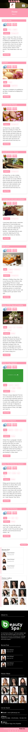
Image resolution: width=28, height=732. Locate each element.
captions (17, 385)
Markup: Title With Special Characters (12, 464)
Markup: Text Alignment (9, 420)
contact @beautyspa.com (13, 712)
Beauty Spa (22, 728)
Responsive (17, 269)
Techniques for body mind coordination (13, 199)
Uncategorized (14, 33)
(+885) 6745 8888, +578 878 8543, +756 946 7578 (13, 718)
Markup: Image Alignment (9, 363)
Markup (13, 333)
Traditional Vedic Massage (9, 104)
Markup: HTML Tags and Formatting (12, 305)
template (15, 29)
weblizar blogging (8, 272)
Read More (6, 54)
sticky (9, 29)
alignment (10, 385)
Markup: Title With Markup (9, 509)
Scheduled (5, 62)
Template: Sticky (6, 20)
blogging (10, 269)
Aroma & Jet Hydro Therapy (10, 152)
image (13, 387)
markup (9, 330)
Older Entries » (24, 544)
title (4, 476)
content (10, 82)
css (14, 327)
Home (13, 14)
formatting (19, 327)
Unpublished (14, 85)
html (5, 330)
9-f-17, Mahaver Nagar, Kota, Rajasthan (11, 723)
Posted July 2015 (10, 554)
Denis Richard (10, 552)
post (19, 473)
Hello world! (5, 246)
